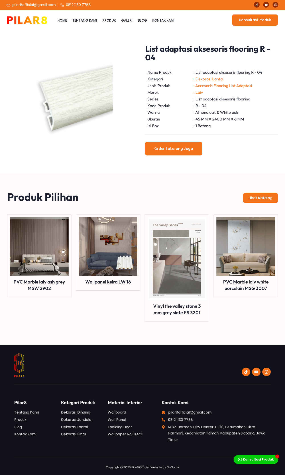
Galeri (126, 20)
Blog (142, 20)
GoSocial (173, 467)
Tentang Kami (84, 20)
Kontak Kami (163, 20)
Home (62, 20)
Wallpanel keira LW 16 (108, 282)
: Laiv (198, 92)
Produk (109, 20)
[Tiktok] (257, 5)
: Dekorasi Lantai (208, 79)
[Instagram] (275, 5)
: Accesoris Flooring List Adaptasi (222, 85)
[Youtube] (266, 5)
